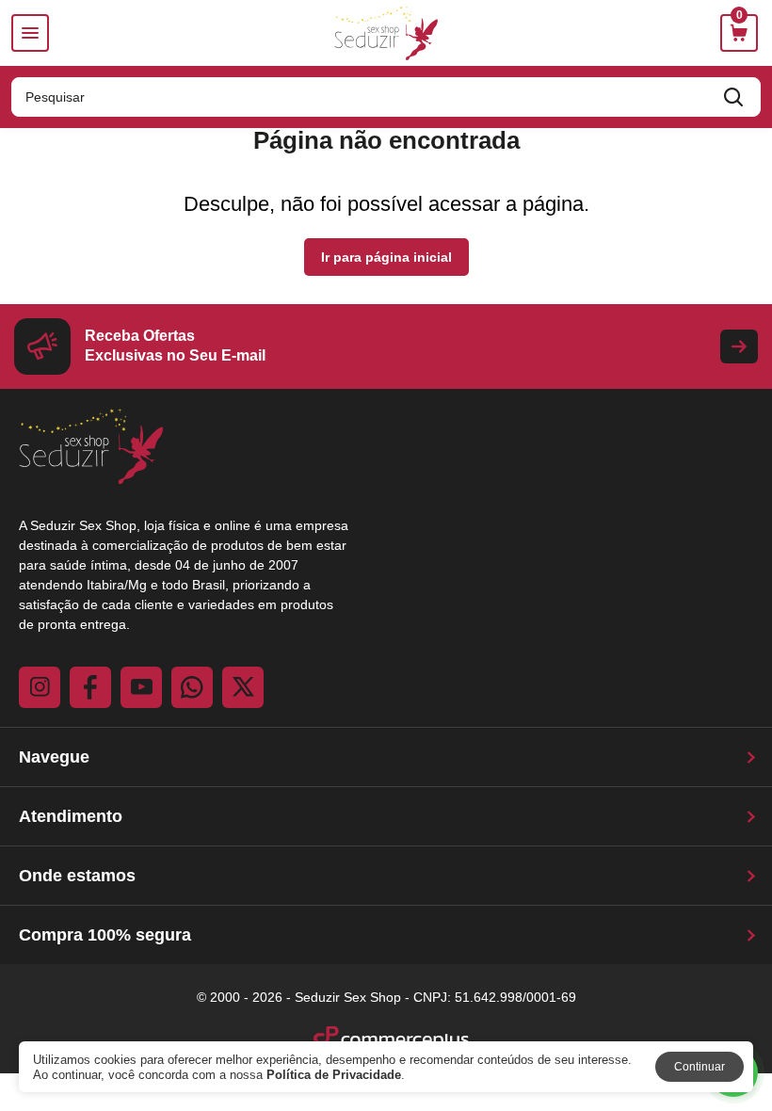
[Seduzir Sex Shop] (386, 33)
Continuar (699, 1066)
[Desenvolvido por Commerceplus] (391, 1038)
